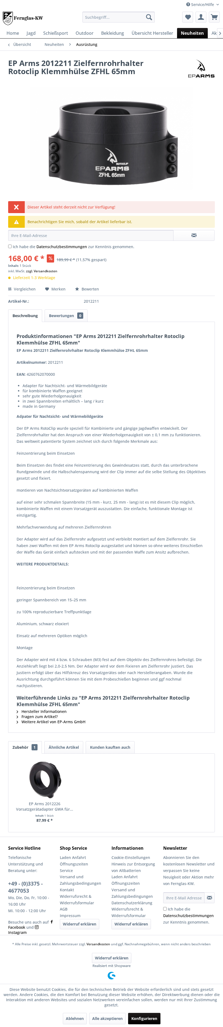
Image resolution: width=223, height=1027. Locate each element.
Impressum (70, 915)
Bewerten (89, 289)
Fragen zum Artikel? (39, 716)
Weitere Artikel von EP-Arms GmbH (52, 721)
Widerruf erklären (79, 924)
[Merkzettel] (187, 17)
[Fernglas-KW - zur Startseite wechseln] (23, 18)
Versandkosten (98, 944)
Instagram (17, 932)
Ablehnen (75, 1018)
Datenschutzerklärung (132, 902)
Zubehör (24, 747)
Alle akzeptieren (107, 1018)
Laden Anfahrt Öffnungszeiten (74, 861)
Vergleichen (24, 289)
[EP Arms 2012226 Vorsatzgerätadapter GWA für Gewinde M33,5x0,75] (44, 779)
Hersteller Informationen (43, 711)
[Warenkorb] (214, 17)
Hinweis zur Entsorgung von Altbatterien (133, 867)
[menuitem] (118, 17)
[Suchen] (149, 17)
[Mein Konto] (201, 17)
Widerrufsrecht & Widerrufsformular (77, 899)
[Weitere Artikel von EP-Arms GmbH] (201, 68)
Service (66, 870)
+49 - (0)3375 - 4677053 (25, 887)
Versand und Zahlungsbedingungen (80, 880)
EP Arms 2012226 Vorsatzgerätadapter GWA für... (44, 806)
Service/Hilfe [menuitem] (202, 4)
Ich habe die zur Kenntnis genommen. (73, 246)
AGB (63, 909)
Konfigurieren (144, 1018)
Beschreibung (25, 315)
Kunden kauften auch (110, 747)
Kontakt (67, 889)
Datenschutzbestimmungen (61, 246)
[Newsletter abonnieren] (209, 897)
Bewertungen (65, 315)
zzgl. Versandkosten (41, 271)
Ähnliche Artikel (64, 747)
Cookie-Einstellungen (131, 857)
